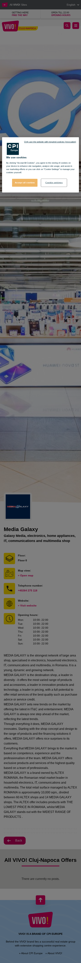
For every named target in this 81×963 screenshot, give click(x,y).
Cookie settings (54, 182)
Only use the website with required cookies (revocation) (50, 142)
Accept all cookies (25, 182)
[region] (40, 165)
